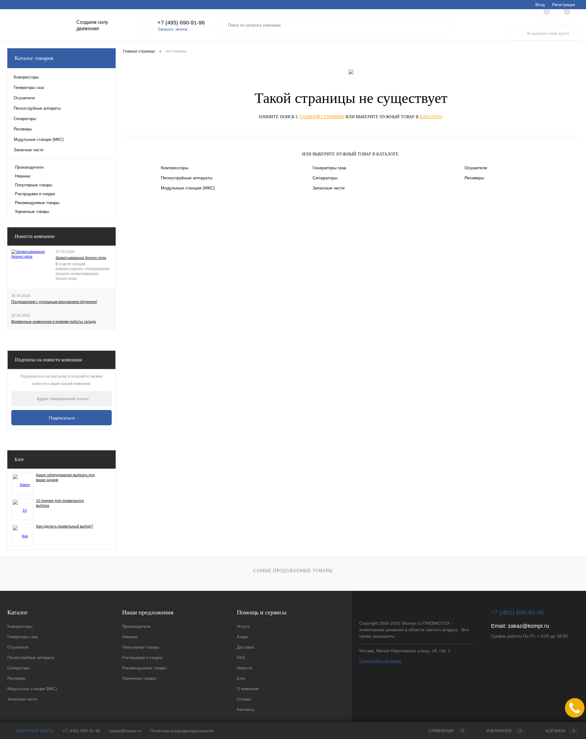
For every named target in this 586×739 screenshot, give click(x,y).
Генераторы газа (329, 167)
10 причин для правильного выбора (60, 503)
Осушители (476, 167)
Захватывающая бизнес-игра (81, 258)
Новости (88, 4)
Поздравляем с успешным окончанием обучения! (54, 302)
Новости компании (35, 236)
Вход (540, 4)
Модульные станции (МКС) (188, 187)
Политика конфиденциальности (182, 730)
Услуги (13, 4)
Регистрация (563, 4)
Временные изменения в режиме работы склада (53, 322)
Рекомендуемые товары (37, 202)
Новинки (22, 176)
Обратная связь (34, 730)
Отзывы (153, 4)
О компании (128, 4)
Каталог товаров (34, 58)
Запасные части (329, 187)
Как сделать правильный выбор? (64, 526)
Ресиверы (474, 177)
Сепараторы (325, 177)
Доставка (52, 4)
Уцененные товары (32, 211)
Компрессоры (174, 167)
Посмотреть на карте (380, 660)
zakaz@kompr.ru (528, 626)
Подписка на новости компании (48, 359)
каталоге (431, 117)
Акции (31, 4)
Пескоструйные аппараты (186, 177)
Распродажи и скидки (35, 194)
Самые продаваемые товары (293, 570)
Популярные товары (33, 185)
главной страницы (322, 117)
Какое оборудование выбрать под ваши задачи (65, 477)
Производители (29, 167)
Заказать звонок (172, 29)
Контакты (175, 4)
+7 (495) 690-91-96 (81, 730)
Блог (107, 4)
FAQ (70, 4)
